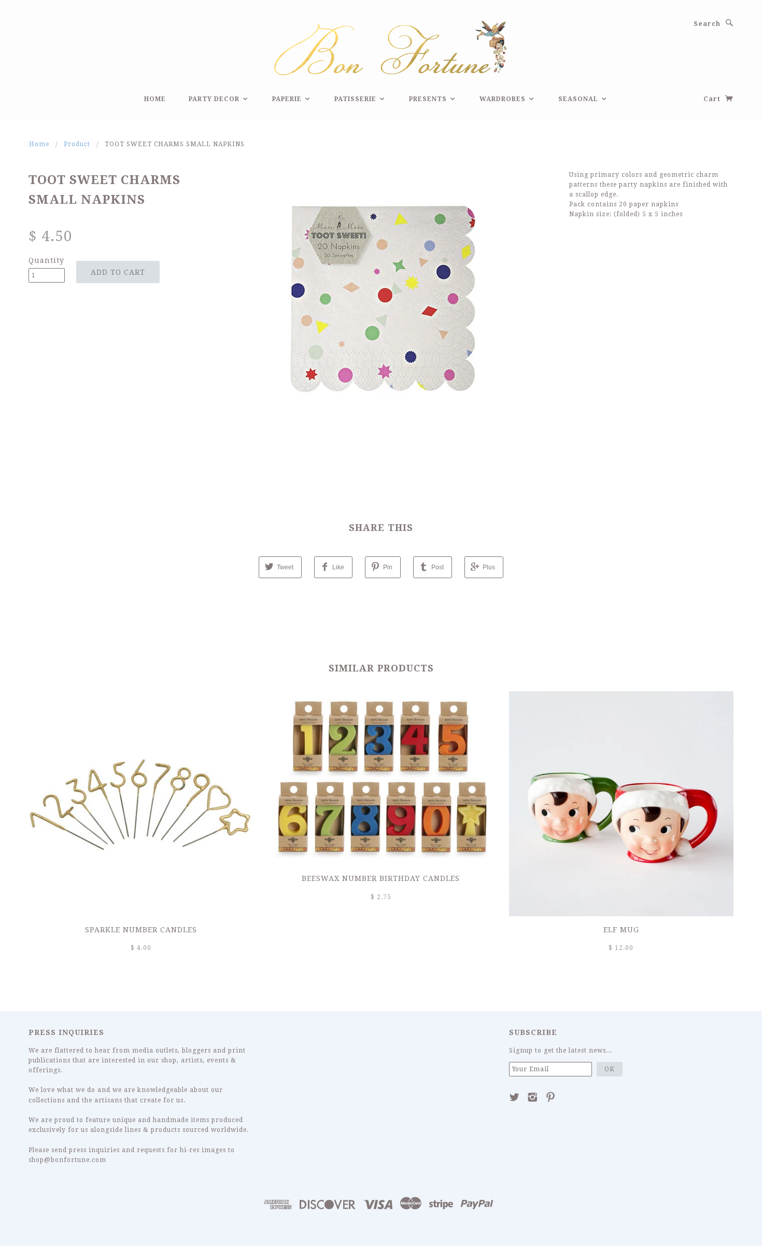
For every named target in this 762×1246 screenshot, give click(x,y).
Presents (429, 99)
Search (707, 23)
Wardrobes (503, 99)
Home (155, 99)
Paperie (288, 99)
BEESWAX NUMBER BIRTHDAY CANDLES (381, 878)
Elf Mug (621, 930)
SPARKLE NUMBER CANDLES (141, 930)
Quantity (46, 260)
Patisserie (356, 99)
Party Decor (215, 99)
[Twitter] (514, 1097)
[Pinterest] (550, 1097)
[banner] (381, 46)
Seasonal (579, 99)
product (77, 144)
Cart (713, 99)
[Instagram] (532, 1097)
